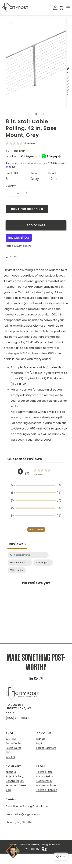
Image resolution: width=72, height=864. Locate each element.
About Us (11, 772)
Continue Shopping (27, 209)
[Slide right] (44, 114)
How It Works (13, 748)
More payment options (19, 245)
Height (52, 173)
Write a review (36, 529)
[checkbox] (17, 570)
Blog (8, 790)
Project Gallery (14, 776)
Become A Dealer (16, 785)
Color (33, 173)
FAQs (9, 752)
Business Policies (46, 785)
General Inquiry (15, 781)
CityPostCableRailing (29, 844)
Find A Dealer (13, 743)
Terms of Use (44, 772)
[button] (68, 7)
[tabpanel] (36, 586)
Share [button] (13, 256)
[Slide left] (28, 114)
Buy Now (11, 739)
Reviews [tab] (17, 543)
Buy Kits (10, 756)
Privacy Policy (44, 776)
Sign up (40, 739)
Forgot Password (46, 747)
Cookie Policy (44, 781)
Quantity (11, 186)
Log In (39, 743)
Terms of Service (46, 790)
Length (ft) (12, 173)
